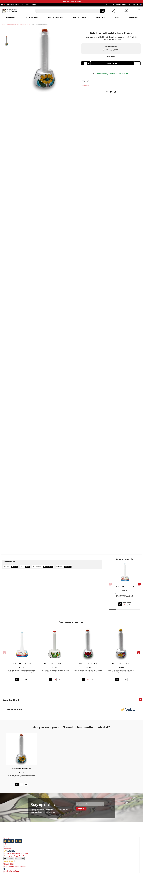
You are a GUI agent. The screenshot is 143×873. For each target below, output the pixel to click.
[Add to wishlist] (137, 63)
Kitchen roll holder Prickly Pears (54, 664)
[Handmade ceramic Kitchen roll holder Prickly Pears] (55, 644)
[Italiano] (137, 4)
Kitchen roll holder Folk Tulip (88, 664)
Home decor (10, 17)
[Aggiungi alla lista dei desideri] (124, 604)
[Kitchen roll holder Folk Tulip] (88, 644)
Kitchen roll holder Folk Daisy (21, 768)
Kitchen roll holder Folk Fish (121, 664)
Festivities (100, 17)
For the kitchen (79, 17)
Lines (117, 17)
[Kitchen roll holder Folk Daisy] (45, 59)
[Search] (102, 11)
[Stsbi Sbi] (2, 4)
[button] (34, 1)
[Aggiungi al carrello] (120, 604)
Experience (133, 17)
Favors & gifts (31, 17)
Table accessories (55, 17)
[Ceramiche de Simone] (9, 10)
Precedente (8, 858)
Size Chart (85, 85)
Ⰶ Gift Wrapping (112, 50)
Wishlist (126, 12)
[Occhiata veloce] (129, 604)
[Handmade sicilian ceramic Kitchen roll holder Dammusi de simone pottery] (125, 572)
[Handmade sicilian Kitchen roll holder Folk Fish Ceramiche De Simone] (121, 644)
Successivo (19, 858)
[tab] (10, 17)
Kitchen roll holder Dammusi (124, 587)
